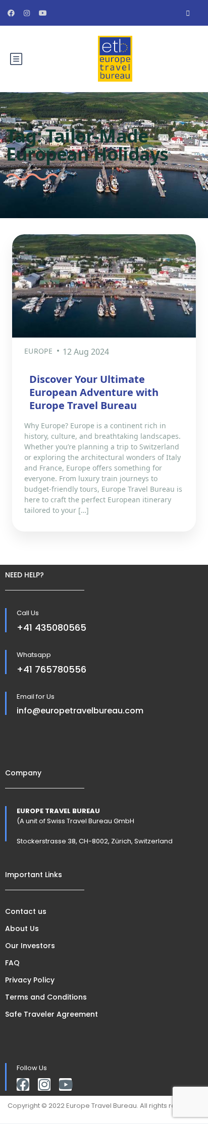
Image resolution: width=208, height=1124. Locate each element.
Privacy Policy (30, 980)
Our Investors (30, 946)
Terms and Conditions (46, 997)
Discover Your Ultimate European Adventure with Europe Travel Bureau (94, 392)
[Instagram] (44, 1084)
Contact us (25, 911)
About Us (22, 928)
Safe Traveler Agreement (51, 1014)
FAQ (12, 963)
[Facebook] (23, 1084)
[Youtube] (65, 1084)
